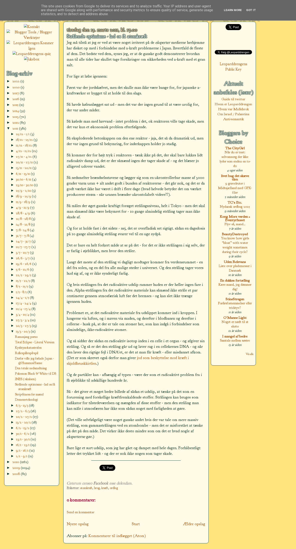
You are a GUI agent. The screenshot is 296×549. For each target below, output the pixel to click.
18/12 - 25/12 (25, 139)
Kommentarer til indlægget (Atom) (117, 535)
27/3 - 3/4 (23, 320)
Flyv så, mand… (235, 224)
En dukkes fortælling (235, 280)
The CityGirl (235, 148)
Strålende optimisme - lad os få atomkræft (107, 36)
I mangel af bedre (234, 336)
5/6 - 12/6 (23, 269)
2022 (16, 81)
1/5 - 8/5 (22, 292)
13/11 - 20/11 (24, 167)
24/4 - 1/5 (23, 297)
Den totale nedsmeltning (31, 368)
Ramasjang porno (26, 337)
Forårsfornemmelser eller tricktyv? (235, 305)
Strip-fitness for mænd (29, 394)
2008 (16, 473)
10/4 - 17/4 (23, 308)
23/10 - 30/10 (25, 185)
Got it (251, 10)
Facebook (100, 483)
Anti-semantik (233, 119)
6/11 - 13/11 (23, 173)
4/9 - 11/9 (23, 207)
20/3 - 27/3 (24, 325)
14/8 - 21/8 (23, 224)
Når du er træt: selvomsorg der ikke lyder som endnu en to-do (235, 159)
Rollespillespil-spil (26, 353)
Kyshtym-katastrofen (28, 347)
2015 (15, 104)
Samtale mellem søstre (235, 340)
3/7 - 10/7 (23, 252)
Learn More (233, 10)
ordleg (114, 488)
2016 (16, 99)
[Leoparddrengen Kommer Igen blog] (32, 48)
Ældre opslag (194, 523)
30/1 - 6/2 (23, 433)
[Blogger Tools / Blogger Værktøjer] (32, 37)
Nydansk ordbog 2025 (235, 206)
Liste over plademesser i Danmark (235, 268)
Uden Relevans (235, 261)
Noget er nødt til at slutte (235, 324)
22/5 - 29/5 (24, 275)
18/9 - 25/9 (24, 196)
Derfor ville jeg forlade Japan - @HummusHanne (34, 360)
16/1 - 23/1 (23, 444)
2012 (16, 122)
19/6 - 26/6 (24, 263)
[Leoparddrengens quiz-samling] (32, 53)
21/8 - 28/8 (23, 218)
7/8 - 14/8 (23, 230)
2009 (16, 467)
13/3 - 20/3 (23, 331)
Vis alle (250, 354)
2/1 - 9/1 (22, 456)
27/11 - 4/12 (24, 156)
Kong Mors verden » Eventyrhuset (235, 218)
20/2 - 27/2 (24, 416)
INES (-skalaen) (25, 379)
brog (97, 488)
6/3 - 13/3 (22, 405)
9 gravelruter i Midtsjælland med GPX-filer (235, 188)
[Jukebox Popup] (31, 59)
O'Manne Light (235, 317)
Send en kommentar (80, 512)
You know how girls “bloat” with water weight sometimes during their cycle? (235, 245)
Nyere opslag (78, 523)
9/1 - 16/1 (22, 450)
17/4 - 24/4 (24, 303)
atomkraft (86, 488)
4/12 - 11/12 (24, 151)
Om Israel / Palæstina (233, 114)
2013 (16, 116)
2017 (16, 93)
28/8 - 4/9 (23, 213)
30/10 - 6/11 (24, 179)
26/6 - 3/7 (23, 258)
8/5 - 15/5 (22, 286)
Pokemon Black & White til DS (35, 373)
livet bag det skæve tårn (235, 177)
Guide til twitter (233, 99)
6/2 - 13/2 (23, 428)
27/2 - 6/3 (23, 411)
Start (136, 523)
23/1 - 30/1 (23, 439)
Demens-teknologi (26, 399)
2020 (16, 87)
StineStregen (235, 299)
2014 (16, 111)
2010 (16, 462)
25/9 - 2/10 (24, 190)
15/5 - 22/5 (23, 280)
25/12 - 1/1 (23, 134)
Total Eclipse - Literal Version (34, 342)
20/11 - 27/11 (25, 162)
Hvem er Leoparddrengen (233, 104)
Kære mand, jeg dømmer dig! (234, 286)
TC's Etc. (235, 202)
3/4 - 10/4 (23, 314)
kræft (104, 488)
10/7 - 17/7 (23, 247)
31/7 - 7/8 (23, 235)
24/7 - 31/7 (24, 241)
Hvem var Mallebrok (233, 109)
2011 (15, 128)
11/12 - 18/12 (24, 145)
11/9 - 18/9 (23, 201)
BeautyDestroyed (235, 234)
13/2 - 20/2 (24, 422)
